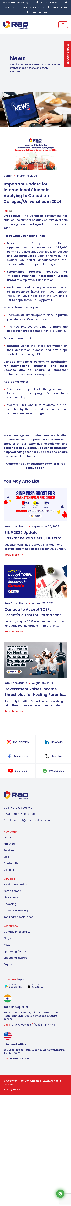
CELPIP (41, 7)
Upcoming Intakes (15, 957)
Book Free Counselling (17, 2)
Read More (11, 555)
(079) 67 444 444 (44, 1024)
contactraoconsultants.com (32, 820)
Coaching (10, 904)
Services (9, 850)
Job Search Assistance (18, 917)
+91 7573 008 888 (48, 2)
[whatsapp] (60, 1193)
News (7, 944)
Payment (9, 964)
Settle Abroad (12, 891)
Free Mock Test (60, 7)
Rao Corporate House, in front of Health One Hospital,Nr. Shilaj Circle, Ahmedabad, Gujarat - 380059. (32, 1016)
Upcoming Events (15, 951)
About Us (9, 844)
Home (7, 837)
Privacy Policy (12, 1089)
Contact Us (11, 863)
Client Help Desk (39, 12)
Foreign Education (15, 884)
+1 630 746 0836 (20, 1058)
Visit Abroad (11, 897)
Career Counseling (16, 910)
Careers (9, 870)
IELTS (28, 7)
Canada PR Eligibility (17, 931)
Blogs (7, 938)
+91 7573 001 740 (21, 807)
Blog (6, 857)
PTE (34, 7)
